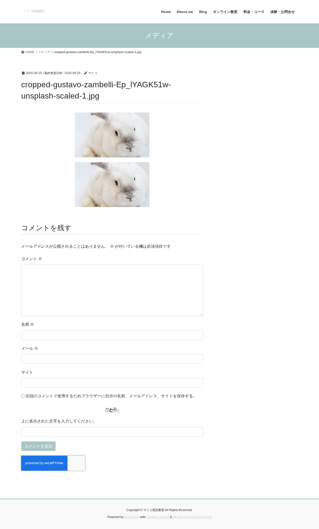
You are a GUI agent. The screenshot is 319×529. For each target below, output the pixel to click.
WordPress (131, 517)
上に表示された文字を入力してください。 (59, 421)
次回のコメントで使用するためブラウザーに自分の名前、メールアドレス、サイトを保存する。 (111, 396)
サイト (27, 372)
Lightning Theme (157, 517)
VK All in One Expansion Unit (192, 517)
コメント (31, 259)
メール (29, 348)
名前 (27, 324)
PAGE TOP (307, 508)
